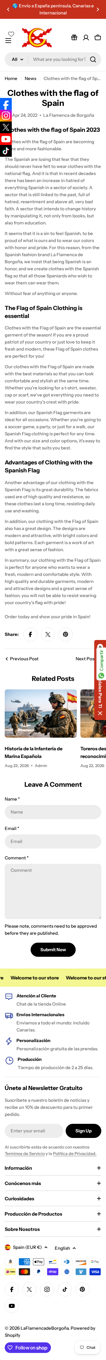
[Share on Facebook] (30, 634)
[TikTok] (6, 151)
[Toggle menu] (8, 40)
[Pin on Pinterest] (66, 634)
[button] (8, 9)
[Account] (86, 37)
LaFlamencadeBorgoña (45, 1328)
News (30, 78)
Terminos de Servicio (25, 1153)
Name (12, 799)
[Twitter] (6, 127)
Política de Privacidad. (75, 1153)
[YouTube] (6, 139)
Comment (17, 858)
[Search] (93, 59)
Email (12, 828)
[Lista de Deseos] (74, 37)
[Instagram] (6, 115)
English (62, 1248)
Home (11, 78)
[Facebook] (6, 104)
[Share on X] (48, 634)
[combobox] (53, 59)
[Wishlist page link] (11, 34)
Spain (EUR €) (27, 1247)
